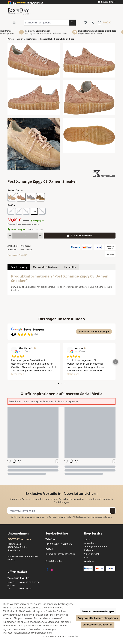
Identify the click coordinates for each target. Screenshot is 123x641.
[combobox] (46, 23)
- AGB (61, 636)
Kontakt (87, 539)
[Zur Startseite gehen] (20, 12)
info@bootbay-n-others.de (60, 554)
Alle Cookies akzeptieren (97, 624)
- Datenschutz (73, 636)
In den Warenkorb (81, 235)
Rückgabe (88, 550)
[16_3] (89, 60)
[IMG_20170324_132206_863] (34, 144)
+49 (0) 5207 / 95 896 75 (58, 544)
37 (19, 212)
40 (34, 211)
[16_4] (89, 135)
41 (43, 212)
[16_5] (89, 97)
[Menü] (14, 23)
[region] (62, 106)
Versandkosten (32, 224)
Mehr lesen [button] (17, 374)
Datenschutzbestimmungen (33, 517)
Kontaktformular (53, 561)
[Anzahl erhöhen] (40, 236)
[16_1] (34, 60)
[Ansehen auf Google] (14, 350)
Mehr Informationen (52, 607)
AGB (75, 517)
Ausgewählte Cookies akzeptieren (98, 618)
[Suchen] (72, 23)
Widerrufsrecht (91, 553)
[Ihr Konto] (92, 22)
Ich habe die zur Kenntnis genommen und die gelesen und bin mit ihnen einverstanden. (61, 517)
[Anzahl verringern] (10, 236)
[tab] (19, 267)
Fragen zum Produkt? (17, 255)
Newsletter (89, 561)
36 (11, 212)
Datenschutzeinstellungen (98, 611)
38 (27, 212)
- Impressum (50, 636)
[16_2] (34, 97)
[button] (7, 361)
